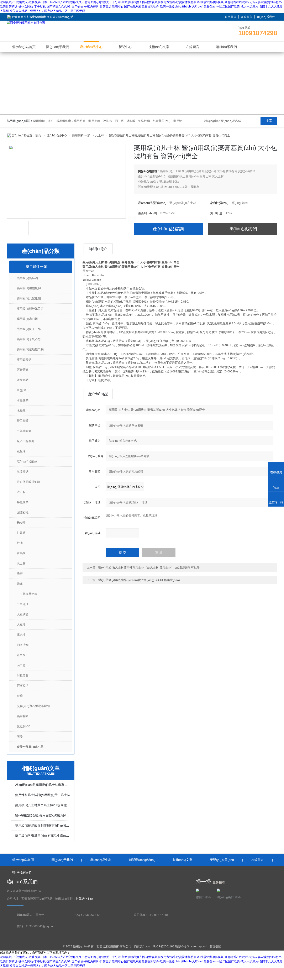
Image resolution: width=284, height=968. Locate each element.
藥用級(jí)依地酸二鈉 (30, 349)
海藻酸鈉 (22, 471)
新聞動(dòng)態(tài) (142, 860)
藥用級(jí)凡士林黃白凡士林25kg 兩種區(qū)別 (42, 805)
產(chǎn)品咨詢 (168, 228)
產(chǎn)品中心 (91, 47)
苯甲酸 (21, 655)
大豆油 (21, 624)
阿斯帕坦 (22, 685)
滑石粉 (21, 492)
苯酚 (20, 736)
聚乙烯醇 (22, 420)
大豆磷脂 (22, 614)
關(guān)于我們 (57, 47)
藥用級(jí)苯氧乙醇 (29, 339)
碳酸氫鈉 (22, 380)
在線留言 (246, 17)
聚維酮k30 (23, 726)
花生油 (21, 451)
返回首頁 (230, 17)
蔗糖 (20, 695)
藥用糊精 (22, 716)
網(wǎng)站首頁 (24, 47)
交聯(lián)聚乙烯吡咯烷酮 (33, 706)
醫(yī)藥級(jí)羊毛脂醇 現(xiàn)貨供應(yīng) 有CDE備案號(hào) (139, 580)
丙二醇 (21, 665)
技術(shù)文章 (158, 47)
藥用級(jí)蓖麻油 (27, 278)
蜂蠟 (20, 583)
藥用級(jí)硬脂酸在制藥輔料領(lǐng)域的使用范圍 (42, 825)
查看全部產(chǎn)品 (30, 746)
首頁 (38, 135)
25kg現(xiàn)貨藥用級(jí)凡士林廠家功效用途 (42, 784)
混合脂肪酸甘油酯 (28, 481)
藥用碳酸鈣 (24, 359)
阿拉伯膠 (22, 675)
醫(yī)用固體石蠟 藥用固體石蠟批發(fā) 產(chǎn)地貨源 (42, 815)
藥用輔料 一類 (81, 135)
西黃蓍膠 (22, 369)
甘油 (20, 543)
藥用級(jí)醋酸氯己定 (30, 308)
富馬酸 (21, 553)
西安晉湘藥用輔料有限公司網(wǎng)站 (48, 17)
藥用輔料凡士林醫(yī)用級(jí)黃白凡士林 (42, 795)
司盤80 (21, 390)
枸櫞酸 (21, 522)
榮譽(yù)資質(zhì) (222, 860)
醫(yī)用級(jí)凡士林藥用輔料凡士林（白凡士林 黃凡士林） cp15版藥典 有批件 (149, 567)
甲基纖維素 (24, 431)
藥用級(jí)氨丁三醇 (29, 329)
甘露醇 (21, 532)
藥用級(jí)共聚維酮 (29, 298)
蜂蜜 (20, 573)
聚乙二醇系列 (25, 441)
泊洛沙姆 (22, 645)
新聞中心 (125, 47)
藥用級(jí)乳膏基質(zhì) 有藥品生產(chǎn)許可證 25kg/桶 (42, 835)
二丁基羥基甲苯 (27, 594)
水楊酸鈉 (22, 400)
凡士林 (99, 135)
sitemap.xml (199, 946)
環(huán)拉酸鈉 (27, 461)
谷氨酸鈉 (22, 502)
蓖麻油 (21, 634)
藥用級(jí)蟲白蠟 (27, 318)
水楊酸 (21, 410)
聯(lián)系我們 (266, 17)
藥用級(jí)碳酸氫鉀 (29, 288)
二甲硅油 (22, 604)
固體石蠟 (22, 512)
